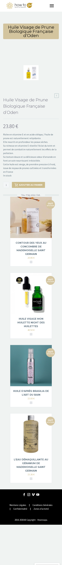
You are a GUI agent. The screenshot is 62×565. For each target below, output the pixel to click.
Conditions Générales (43, 505)
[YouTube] (37, 494)
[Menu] (53, 6)
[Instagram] (28, 494)
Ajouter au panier (30, 185)
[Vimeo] (33, 494)
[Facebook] (24, 494)
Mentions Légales (17, 505)
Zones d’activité (41, 509)
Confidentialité (20, 509)
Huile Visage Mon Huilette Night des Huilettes (31, 322)
